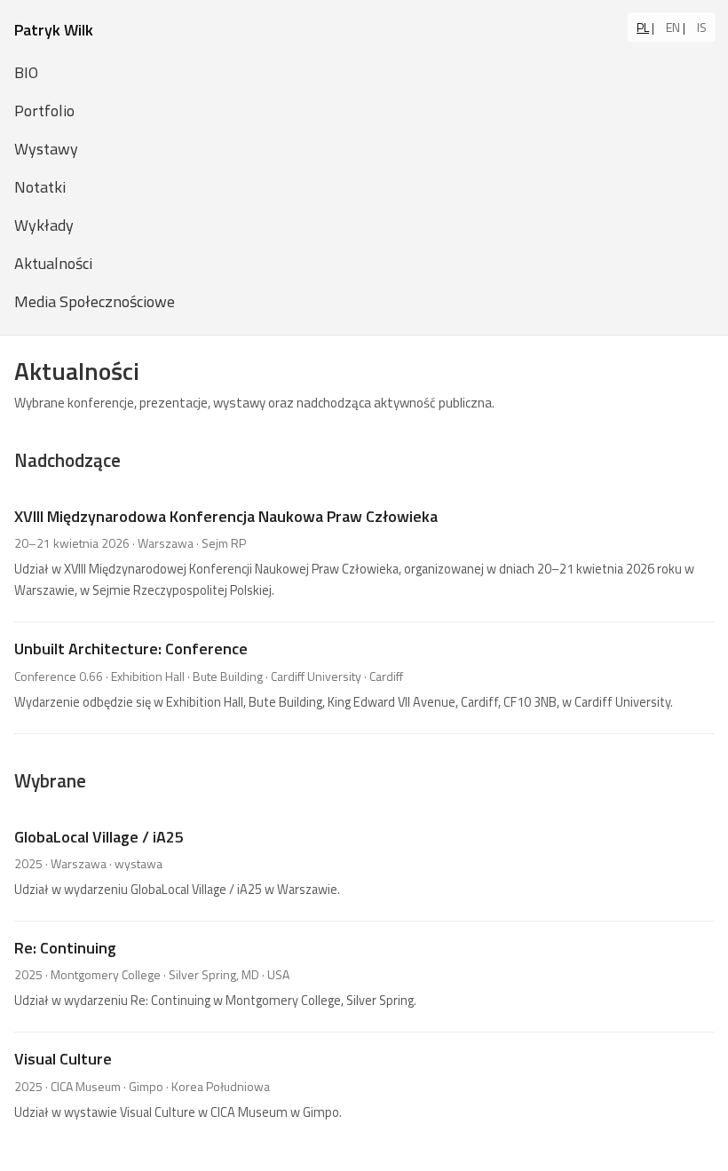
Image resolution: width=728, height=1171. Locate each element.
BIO (26, 72)
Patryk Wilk (53, 30)
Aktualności (53, 263)
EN (673, 27)
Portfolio (44, 111)
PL (643, 27)
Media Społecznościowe (94, 301)
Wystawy (46, 149)
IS (702, 27)
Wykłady (44, 225)
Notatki (40, 187)
